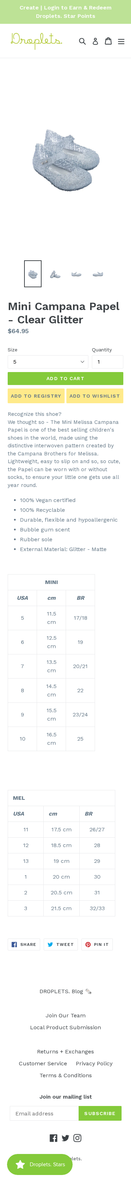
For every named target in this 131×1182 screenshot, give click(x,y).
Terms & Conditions (65, 1075)
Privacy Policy (94, 1063)
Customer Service (43, 1063)
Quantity (102, 349)
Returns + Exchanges (65, 1051)
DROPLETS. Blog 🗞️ (65, 991)
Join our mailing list (65, 1097)
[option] (33, 274)
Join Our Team (66, 1015)
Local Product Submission (65, 1027)
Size (12, 349)
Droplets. (71, 1158)
